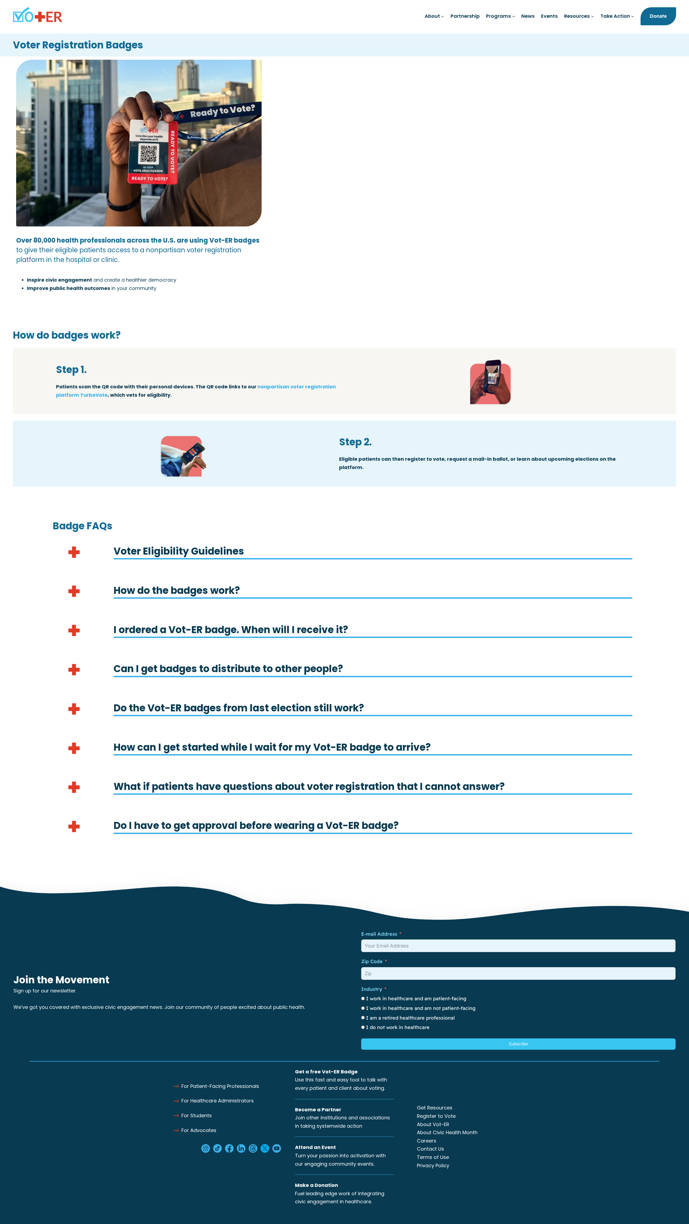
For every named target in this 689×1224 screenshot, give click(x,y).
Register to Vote (436, 1116)
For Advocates (198, 1130)
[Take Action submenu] (632, 16)
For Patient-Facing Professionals (220, 1086)
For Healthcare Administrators (217, 1100)
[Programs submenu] (513, 16)
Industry (371, 989)
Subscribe (518, 1044)
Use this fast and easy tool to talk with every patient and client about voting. (341, 1079)
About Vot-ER (433, 1124)
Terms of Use (433, 1157)
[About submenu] (442, 16)
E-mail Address (379, 934)
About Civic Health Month (447, 1132)
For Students (196, 1115)
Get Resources (434, 1107)
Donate (658, 16)
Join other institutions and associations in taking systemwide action (342, 1117)
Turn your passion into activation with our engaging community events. (340, 1155)
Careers (426, 1140)
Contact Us (430, 1148)
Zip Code (372, 961)
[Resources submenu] (592, 16)
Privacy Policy (433, 1165)
